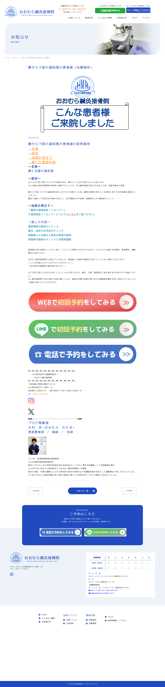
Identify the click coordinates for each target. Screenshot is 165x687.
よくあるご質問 (105, 18)
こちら (72, 214)
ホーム (7, 58)
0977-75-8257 (40, 394)
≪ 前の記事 (35, 491)
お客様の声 (122, 18)
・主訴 (33, 148)
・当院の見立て (40, 157)
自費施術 (92, 623)
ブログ (135, 18)
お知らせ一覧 (82, 491)
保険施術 (92, 620)
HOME (44, 614)
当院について (71, 620)
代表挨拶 (70, 623)
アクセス (146, 18)
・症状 (33, 153)
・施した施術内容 (42, 162)
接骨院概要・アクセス (117, 620)
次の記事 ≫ (129, 491)
